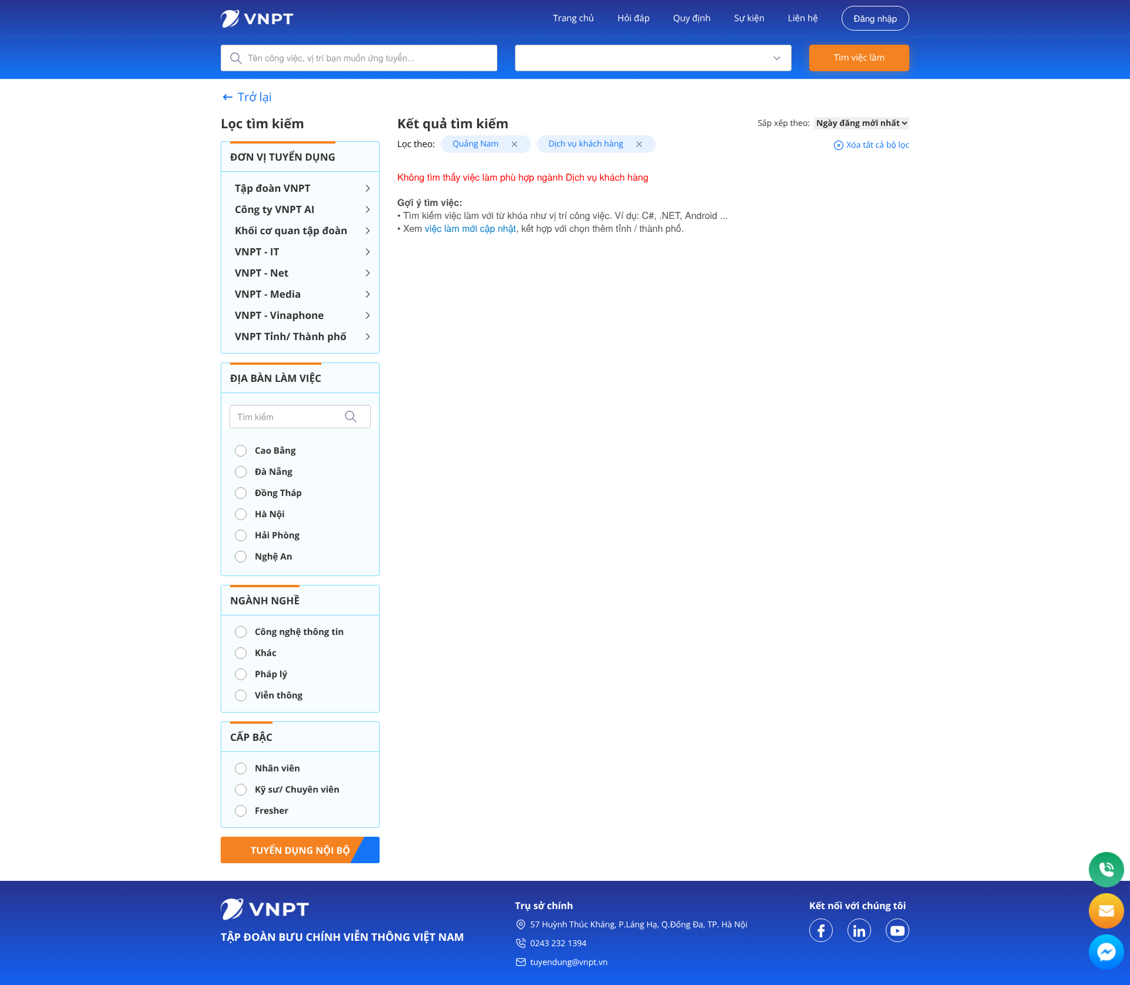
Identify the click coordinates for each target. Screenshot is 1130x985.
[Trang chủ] (257, 17)
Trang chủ (573, 18)
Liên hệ (803, 18)
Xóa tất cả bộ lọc (877, 145)
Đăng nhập (875, 18)
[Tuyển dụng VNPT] (821, 929)
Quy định (692, 18)
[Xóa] (510, 143)
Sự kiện (749, 18)
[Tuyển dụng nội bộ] (300, 849)
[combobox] (653, 58)
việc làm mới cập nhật (470, 228)
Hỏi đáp (633, 18)
